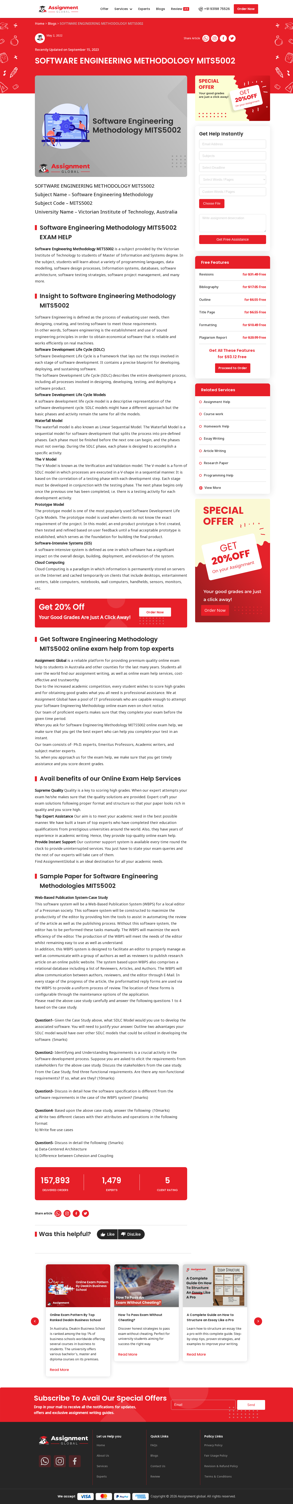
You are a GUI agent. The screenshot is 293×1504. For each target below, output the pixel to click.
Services (121, 9)
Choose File (211, 203)
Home (39, 23)
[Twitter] (232, 38)
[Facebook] (223, 38)
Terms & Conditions (218, 1476)
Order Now (246, 9)
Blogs (160, 9)
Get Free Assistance (232, 239)
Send (251, 1405)
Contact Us (157, 1466)
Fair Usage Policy (215, 1455)
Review (176, 9)
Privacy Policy (213, 1445)
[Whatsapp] (205, 38)
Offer (104, 9)
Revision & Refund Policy (221, 1466)
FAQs (153, 1445)
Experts (144, 9)
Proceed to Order (232, 368)
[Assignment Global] (63, 1440)
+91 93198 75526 (217, 9)
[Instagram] (214, 38)
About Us (103, 1455)
